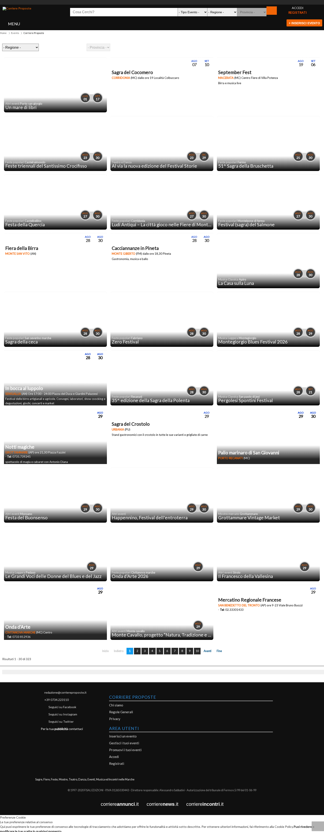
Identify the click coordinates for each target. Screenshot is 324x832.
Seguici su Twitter (61, 721)
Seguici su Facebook (62, 707)
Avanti (207, 651)
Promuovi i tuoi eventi (125, 750)
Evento (15, 33)
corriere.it (124, 804)
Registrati (116, 763)
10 (197, 651)
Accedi (114, 757)
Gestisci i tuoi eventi (124, 743)
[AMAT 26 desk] (162, 2)
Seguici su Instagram (62, 714)
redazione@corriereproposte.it (65, 692)
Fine (219, 651)
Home (3, 33)
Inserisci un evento (123, 736)
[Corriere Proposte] (17, 8)
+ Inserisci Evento (304, 23)
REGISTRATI (297, 12)
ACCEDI (298, 8)
